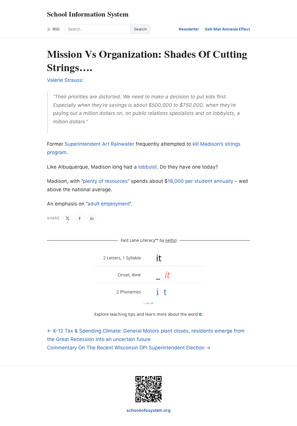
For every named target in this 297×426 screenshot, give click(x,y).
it (200, 314)
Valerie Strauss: (65, 80)
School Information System (87, 14)
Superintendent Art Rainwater (99, 144)
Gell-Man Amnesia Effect (227, 29)
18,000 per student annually (200, 181)
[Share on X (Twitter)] (67, 218)
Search (140, 29)
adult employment (108, 204)
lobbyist (147, 167)
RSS (55, 29)
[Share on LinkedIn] (92, 218)
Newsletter (189, 29)
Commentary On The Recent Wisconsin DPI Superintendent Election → (129, 348)
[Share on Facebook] (79, 218)
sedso (171, 240)
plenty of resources (105, 181)
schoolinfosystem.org (148, 410)
